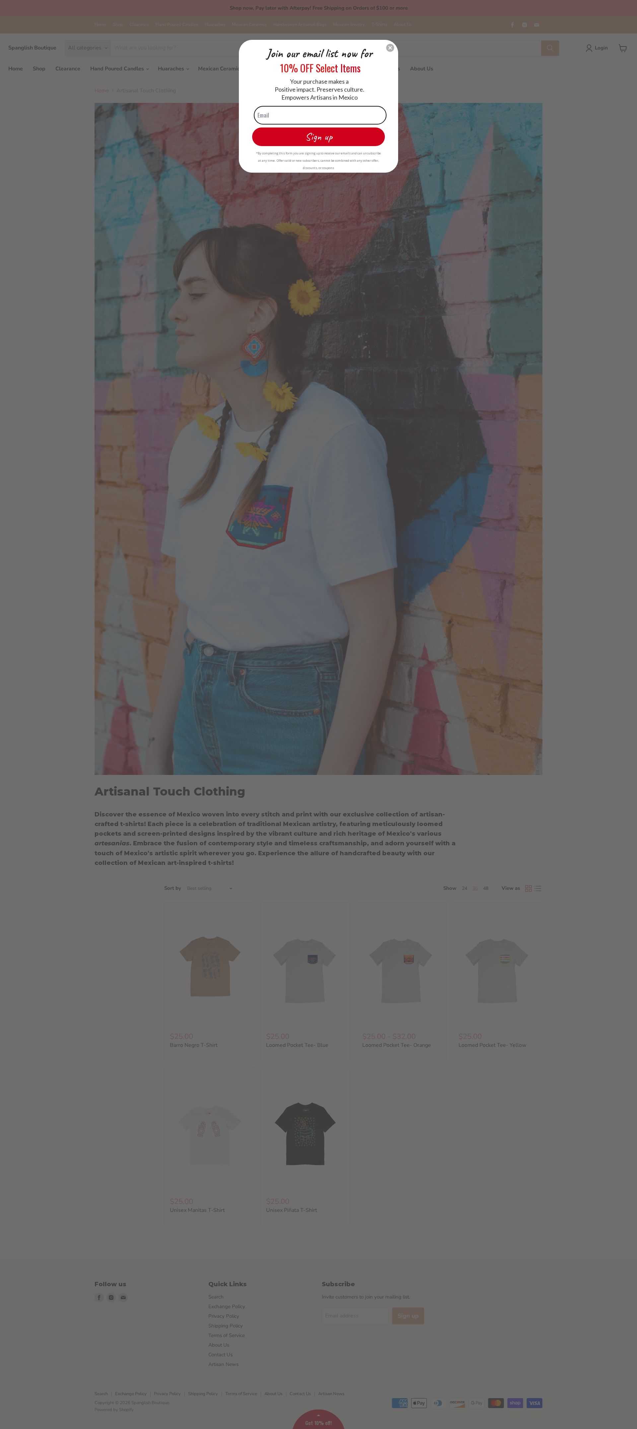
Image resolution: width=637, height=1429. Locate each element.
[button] (390, 48)
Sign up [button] (318, 136)
